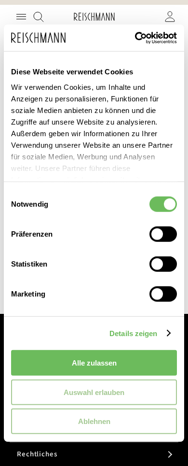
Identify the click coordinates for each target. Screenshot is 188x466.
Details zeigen (133, 333)
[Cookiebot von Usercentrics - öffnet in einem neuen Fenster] (135, 37)
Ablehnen (94, 421)
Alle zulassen (94, 363)
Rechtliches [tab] (37, 454)
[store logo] (94, 16)
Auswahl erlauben (94, 392)
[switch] (163, 235)
